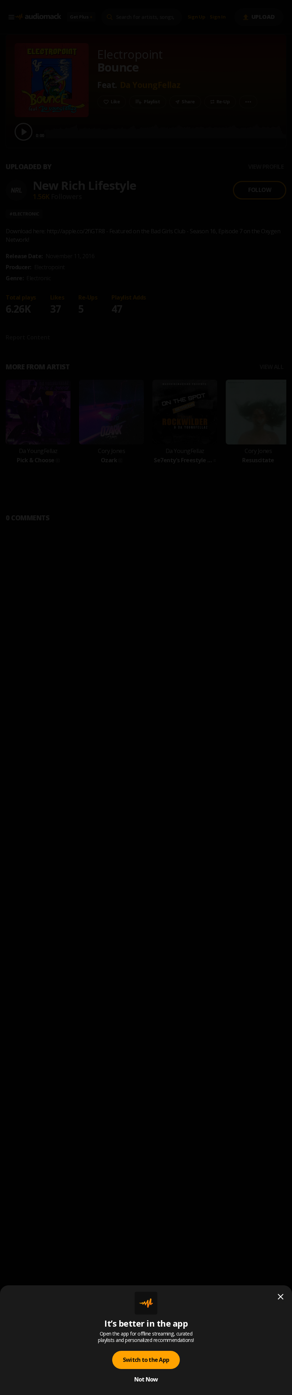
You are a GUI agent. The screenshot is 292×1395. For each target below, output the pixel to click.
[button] (146, 697)
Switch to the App (146, 1360)
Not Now (146, 1379)
